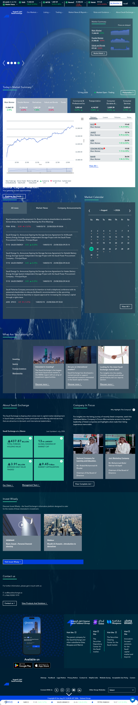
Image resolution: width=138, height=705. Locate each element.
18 (104, 243)
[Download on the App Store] (42, 665)
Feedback (51, 678)
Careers (132, 678)
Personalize (127, 92)
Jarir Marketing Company (119, 458)
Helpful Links (93, 678)
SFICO (13, 302)
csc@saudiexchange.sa (13, 593)
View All (92, 166)
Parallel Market (97, 38)
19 (110, 243)
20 (116, 243)
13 (116, 237)
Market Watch (98, 53)
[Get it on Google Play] (23, 665)
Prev (4, 63)
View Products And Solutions (33, 603)
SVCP (92, 124)
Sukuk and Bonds (98, 45)
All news (14, 207)
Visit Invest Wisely (12, 562)
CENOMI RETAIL (96, 148)
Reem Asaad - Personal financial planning (19, 545)
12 (110, 237)
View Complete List (83, 484)
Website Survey (105, 678)
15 (128, 237)
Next (23, 63)
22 (128, 243)
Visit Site (70, 632)
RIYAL (13, 227)
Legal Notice (61, 678)
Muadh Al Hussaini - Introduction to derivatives (61, 545)
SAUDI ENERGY (17, 245)
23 (91, 249)
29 (128, 249)
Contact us (9, 603)
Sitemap (43, 678)
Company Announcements (69, 207)
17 (97, 243)
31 (97, 255)
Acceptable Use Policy (120, 678)
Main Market (97, 30)
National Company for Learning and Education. (86, 459)
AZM (92, 140)
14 (122, 237)
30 (91, 255)
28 (122, 249)
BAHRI (92, 156)
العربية (125, 3)
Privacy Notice (72, 678)
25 (104, 249)
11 (104, 237)
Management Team (30, 485)
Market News (42, 207)
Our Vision (7, 485)
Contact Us (83, 678)
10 (97, 237)
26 (110, 249)
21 (122, 243)
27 (116, 249)
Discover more (41, 384)
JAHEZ (93, 132)
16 (91, 243)
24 (97, 249)
